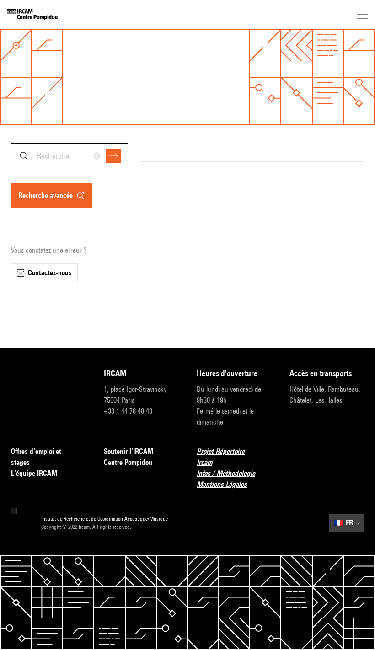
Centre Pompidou (128, 462)
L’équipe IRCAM (34, 473)
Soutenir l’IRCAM (128, 451)
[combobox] (69, 155)
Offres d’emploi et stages (36, 457)
